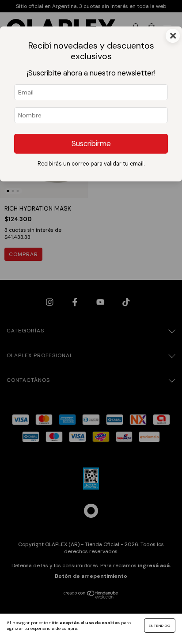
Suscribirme (91, 143)
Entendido (160, 625)
